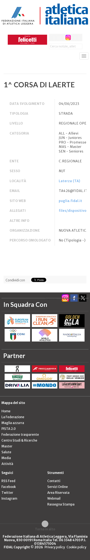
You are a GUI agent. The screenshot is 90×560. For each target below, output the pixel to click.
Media (6, 458)
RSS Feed (8, 481)
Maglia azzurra (12, 423)
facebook (52, 37)
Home (5, 411)
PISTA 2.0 (8, 429)
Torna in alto (45, 529)
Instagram (9, 498)
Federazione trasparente (20, 435)
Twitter (7, 493)
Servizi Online (57, 487)
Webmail (53, 498)
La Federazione (12, 417)
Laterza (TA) (69, 181)
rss (75, 37)
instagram (68, 37)
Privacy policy (55, 547)
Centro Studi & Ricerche (19, 440)
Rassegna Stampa (61, 504)
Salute (6, 452)
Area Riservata (58, 493)
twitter (60, 37)
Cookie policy (76, 547)
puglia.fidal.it (70, 201)
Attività (7, 464)
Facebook (8, 487)
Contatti (53, 481)
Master (6, 446)
